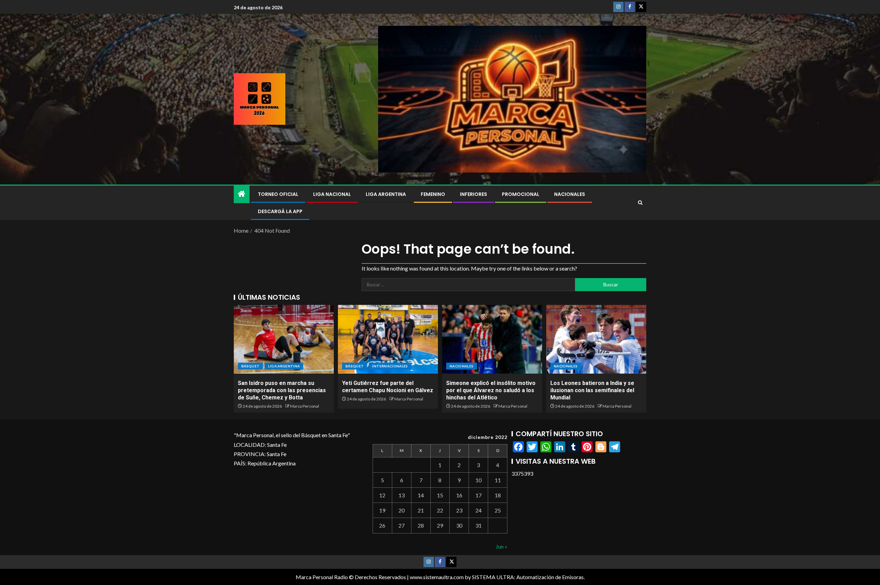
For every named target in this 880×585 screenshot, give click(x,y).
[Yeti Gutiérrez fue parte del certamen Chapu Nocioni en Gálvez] (388, 339)
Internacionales (390, 366)
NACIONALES (569, 194)
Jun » (501, 546)
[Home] (241, 194)
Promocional (520, 194)
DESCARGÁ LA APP (280, 211)
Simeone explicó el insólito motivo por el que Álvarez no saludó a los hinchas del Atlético (491, 390)
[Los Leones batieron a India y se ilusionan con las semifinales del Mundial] (596, 339)
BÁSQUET (250, 366)
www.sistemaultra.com (437, 577)
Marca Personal (304, 406)
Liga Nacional (332, 194)
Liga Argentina (386, 194)
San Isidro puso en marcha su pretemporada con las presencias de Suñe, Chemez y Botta (282, 390)
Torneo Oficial (278, 194)
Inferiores (473, 194)
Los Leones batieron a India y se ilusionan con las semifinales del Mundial (592, 390)
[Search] (640, 202)
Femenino (433, 194)
